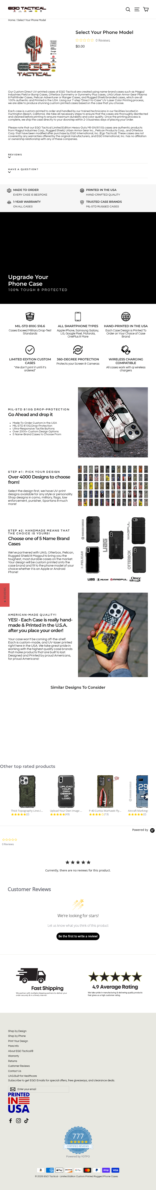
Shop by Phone (17, 1036)
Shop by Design (17, 1031)
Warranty (13, 1056)
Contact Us (14, 1071)
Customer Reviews (19, 1066)
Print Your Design (18, 1041)
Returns (12, 1061)
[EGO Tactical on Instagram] (18, 1120)
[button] (5, 595)
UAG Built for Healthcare (22, 1076)
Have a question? (23, 169)
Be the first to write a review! (78, 936)
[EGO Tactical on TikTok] (26, 1120)
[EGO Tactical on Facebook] (10, 1120)
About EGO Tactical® (20, 1051)
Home (11, 20)
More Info (13, 1046)
